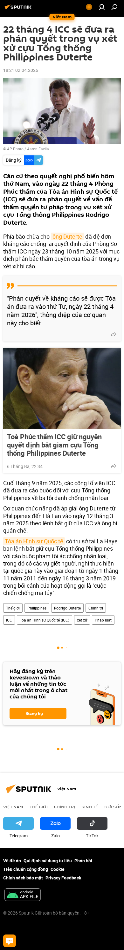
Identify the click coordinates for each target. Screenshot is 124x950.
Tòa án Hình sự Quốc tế (34, 541)
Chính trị (95, 607)
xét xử (82, 619)
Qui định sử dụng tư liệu (48, 861)
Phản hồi (83, 861)
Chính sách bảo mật (23, 878)
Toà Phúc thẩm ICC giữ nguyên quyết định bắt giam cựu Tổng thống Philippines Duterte (54, 445)
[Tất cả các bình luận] (9, 940)
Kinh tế (89, 806)
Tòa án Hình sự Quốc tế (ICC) (44, 619)
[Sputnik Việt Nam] (19, 9)
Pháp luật (103, 619)
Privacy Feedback (63, 878)
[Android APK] (22, 895)
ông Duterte (67, 236)
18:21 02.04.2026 (20, 70)
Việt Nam (13, 806)
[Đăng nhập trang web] (101, 7)
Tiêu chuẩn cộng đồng (25, 869)
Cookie (58, 869)
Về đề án (12, 861)
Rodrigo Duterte (67, 607)
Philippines (36, 607)
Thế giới (13, 607)
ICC (9, 619)
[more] (113, 334)
